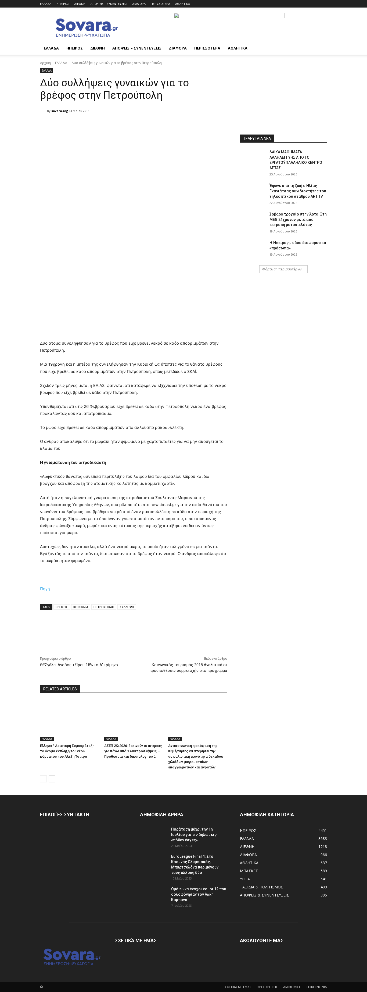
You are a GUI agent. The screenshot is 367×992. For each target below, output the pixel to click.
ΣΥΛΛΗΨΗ (127, 607)
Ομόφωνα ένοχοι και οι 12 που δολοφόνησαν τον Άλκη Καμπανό (198, 894)
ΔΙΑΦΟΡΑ (139, 4)
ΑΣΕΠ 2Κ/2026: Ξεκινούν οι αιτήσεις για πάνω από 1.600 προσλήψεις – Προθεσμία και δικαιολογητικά (133, 751)
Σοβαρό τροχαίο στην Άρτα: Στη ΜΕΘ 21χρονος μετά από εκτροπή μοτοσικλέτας (298, 219)
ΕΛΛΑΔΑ (45, 4)
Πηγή (45, 588)
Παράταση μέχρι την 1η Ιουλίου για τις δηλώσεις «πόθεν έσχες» (194, 834)
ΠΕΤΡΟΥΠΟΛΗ (103, 607)
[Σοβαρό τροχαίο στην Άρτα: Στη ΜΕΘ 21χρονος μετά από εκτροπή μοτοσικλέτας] (253, 221)
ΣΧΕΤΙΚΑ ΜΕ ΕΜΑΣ (238, 987)
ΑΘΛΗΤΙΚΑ (182, 4)
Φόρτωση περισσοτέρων (281, 269)
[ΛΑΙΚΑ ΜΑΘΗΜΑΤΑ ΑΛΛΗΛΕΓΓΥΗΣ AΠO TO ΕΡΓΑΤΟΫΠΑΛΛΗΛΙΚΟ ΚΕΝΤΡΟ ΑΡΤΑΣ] (253, 159)
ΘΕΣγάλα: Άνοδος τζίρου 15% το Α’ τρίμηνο (79, 664)
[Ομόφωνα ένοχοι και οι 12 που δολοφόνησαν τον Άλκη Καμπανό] (153, 895)
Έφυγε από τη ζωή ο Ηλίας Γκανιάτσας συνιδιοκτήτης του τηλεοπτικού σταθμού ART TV (297, 190)
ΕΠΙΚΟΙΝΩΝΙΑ (317, 987)
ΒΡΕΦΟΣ (62, 607)
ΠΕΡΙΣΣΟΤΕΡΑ (160, 4)
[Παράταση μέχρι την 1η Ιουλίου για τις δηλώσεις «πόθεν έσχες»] (153, 836)
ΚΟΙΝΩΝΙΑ (80, 607)
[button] (320, 48)
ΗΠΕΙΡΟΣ (62, 4)
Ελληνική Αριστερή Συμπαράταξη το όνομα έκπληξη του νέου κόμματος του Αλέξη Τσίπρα (67, 751)
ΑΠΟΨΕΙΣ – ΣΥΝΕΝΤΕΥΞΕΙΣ (109, 4)
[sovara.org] (43, 111)
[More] (177, 124)
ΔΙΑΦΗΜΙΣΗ (292, 987)
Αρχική (45, 63)
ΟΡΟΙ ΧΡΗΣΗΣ (267, 987)
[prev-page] (43, 778)
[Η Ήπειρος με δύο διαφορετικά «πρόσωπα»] (253, 249)
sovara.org (59, 111)
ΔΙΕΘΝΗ (79, 4)
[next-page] (52, 778)
